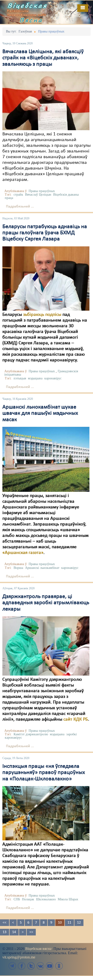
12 (79, 923)
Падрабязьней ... (20, 206)
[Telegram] (12, 966)
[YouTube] (50, 966)
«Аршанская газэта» (22, 552)
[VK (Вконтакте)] (40, 966)
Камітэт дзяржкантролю (31, 734)
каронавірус (53, 378)
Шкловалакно (46, 899)
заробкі (71, 734)
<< (4, 923)
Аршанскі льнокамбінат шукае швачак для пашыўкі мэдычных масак (40, 413)
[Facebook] (22, 966)
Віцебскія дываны (66, 194)
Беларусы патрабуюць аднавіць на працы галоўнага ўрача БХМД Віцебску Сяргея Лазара (44, 233)
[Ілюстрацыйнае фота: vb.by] (45, 646)
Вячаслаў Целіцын (38, 194)
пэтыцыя (20, 378)
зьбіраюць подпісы (42, 314)
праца (9, 198)
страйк (18, 194)
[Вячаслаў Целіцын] (45, 101)
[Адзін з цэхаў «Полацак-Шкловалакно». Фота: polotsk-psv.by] (45, 813)
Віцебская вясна (38, 949)
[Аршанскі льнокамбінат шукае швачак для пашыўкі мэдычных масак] (45, 459)
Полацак (28, 899)
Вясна (31, 20)
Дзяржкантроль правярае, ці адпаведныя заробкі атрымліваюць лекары (45, 603)
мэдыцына (35, 378)
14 (14, 932)
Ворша (18, 568)
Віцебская (27, 5)
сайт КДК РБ (75, 719)
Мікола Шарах (68, 899)
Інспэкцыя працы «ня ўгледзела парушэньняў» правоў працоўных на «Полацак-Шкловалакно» (43, 773)
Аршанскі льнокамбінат (42, 568)
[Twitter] (31, 966)
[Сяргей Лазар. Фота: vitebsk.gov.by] (45, 278)
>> (31, 932)
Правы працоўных (42, 191)
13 (4, 932)
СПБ (17, 899)
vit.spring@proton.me (18, 957)
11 (69, 923)
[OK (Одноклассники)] (59, 966)
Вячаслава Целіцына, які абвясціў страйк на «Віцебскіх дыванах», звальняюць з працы (43, 58)
